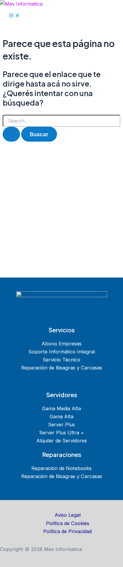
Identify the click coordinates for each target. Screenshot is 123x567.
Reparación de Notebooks (61, 468)
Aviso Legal (68, 515)
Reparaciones (61, 454)
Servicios (62, 329)
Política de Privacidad (67, 531)
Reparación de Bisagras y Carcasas (61, 368)
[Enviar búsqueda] (11, 134)
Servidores (61, 394)
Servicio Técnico (61, 360)
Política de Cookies (67, 523)
